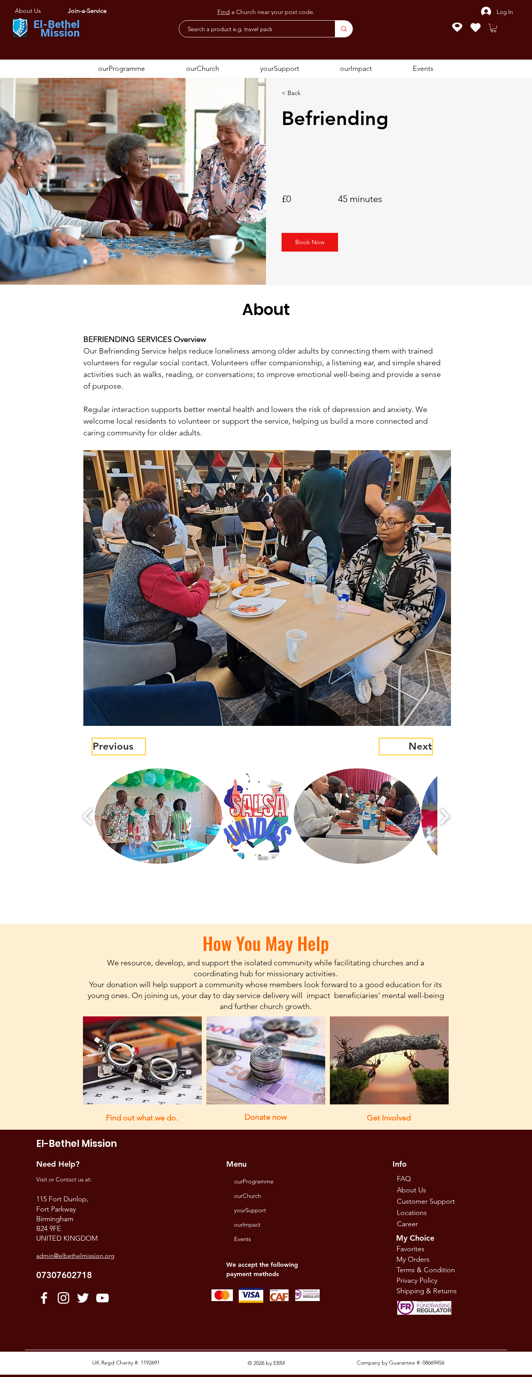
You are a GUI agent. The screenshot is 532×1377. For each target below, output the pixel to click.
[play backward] (88, 816)
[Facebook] (44, 1298)
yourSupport (250, 1210)
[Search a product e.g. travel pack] (343, 29)
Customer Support (426, 1201)
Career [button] (407, 1224)
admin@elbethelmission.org (75, 1255)
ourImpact (247, 1224)
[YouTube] (102, 1298)
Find (223, 10)
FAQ (404, 1178)
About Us (411, 1190)
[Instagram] (63, 1298)
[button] (493, 28)
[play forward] (444, 816)
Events (242, 1239)
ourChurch (247, 1195)
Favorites (410, 1249)
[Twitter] (83, 1298)
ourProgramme (253, 1181)
